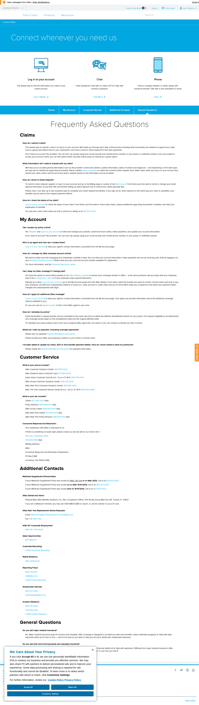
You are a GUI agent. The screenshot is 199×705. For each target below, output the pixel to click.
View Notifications (41, 2)
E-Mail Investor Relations (36, 614)
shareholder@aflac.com (35, 595)
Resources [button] (67, 15)
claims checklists (89, 170)
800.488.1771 (31, 540)
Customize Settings (50, 694)
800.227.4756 (31, 591)
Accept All (28, 687)
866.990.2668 (87, 390)
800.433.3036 (67, 381)
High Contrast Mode (133, 8)
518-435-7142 (35, 519)
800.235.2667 (31, 606)
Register (32, 232)
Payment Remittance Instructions (61, 334)
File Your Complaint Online (36, 436)
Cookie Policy (56, 680)
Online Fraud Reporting (35, 580)
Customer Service (92, 110)
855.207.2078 (102, 485)
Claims (51, 110)
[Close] (93, 650)
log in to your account (50, 232)
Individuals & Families (11, 8)
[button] (188, 8)
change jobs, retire (43, 278)
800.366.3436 (70, 385)
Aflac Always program (79, 275)
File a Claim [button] (30, 15)
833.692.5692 (112, 481)
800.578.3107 (31, 572)
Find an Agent (170, 8)
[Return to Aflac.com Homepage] (10, 15)
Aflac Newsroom (32, 561)
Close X (195, 2)
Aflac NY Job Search (34, 529)
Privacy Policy (72, 680)
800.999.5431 (77, 377)
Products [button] (49, 15)
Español (155, 8)
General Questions (147, 110)
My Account (69, 110)
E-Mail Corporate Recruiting (37, 550)
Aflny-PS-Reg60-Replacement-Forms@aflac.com (52, 515)
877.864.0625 (64, 373)
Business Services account (41, 260)
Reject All (72, 687)
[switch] (144, 8)
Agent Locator (49, 305)
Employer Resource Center (63, 264)
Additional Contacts (120, 110)
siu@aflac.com (31, 576)
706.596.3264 (31, 610)
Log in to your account (35, 204)
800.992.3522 (89, 211)
